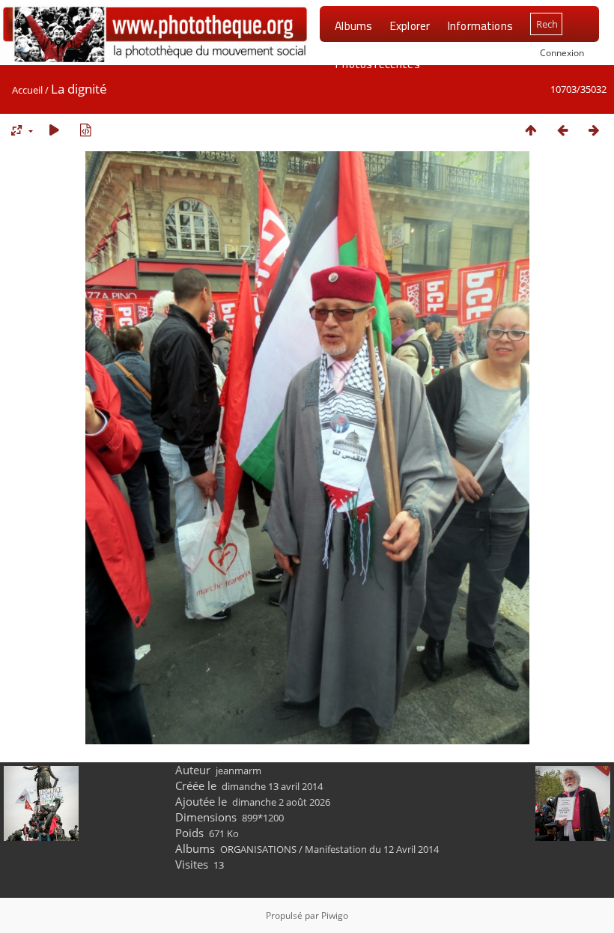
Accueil (27, 90)
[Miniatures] (531, 130)
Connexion (562, 52)
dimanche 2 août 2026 (281, 802)
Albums (353, 25)
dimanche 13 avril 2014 (272, 786)
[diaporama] (54, 130)
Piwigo (334, 915)
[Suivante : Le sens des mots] (594, 130)
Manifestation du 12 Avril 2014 (372, 849)
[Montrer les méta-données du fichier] (85, 130)
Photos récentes (377, 64)
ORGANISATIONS (258, 849)
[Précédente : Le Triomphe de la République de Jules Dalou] (562, 130)
